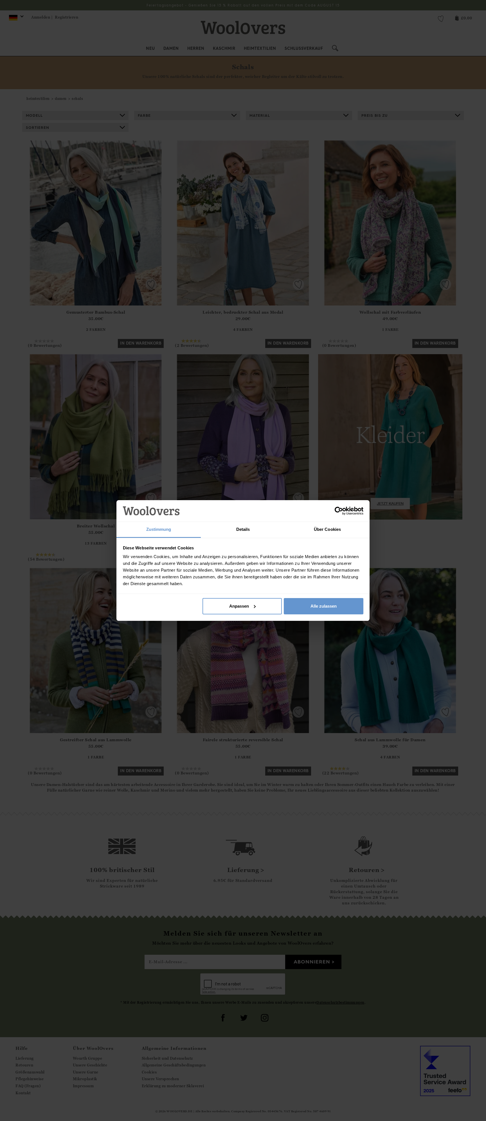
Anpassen (239, 606)
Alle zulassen (323, 606)
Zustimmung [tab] (158, 529)
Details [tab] (243, 529)
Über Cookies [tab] (327, 529)
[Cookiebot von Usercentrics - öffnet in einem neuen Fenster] (338, 511)
